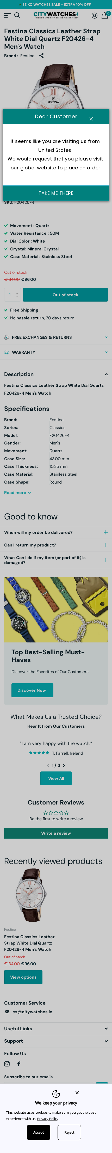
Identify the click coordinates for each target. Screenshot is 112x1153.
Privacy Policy (47, 1118)
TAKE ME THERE (56, 193)
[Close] (90, 1093)
